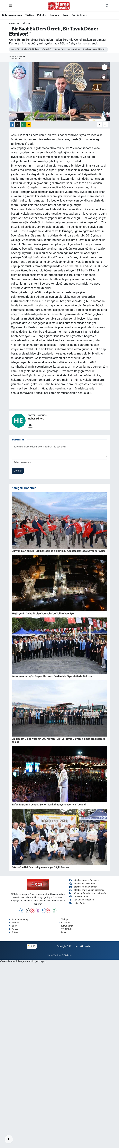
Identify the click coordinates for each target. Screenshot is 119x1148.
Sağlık (15, 929)
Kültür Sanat (79, 15)
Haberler (14, 23)
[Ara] (107, 6)
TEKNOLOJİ (67, 929)
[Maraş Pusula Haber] (59, 5)
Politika (41, 15)
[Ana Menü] (10, 5)
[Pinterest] (32, 910)
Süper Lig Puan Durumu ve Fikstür (89, 893)
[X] (27, 910)
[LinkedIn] (43, 910)
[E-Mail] (30, 425)
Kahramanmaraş (12, 15)
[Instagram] (38, 910)
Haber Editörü (36, 418)
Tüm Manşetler (80, 896)
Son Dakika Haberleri (83, 899)
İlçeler (64, 932)
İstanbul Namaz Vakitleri (85, 886)
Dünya (15, 932)
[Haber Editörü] (19, 420)
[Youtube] (48, 910)
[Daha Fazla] (28, 124)
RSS (33, 946)
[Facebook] (21, 910)
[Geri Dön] (8, 1139)
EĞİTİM (26, 23)
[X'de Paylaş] (17, 124)
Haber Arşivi (79, 903)
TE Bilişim (67, 955)
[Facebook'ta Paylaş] (12, 124)
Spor (65, 15)
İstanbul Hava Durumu (84, 883)
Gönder (18, 470)
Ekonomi (54, 15)
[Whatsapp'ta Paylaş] (23, 124)
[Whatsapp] (54, 910)
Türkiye (29, 15)
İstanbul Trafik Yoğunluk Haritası (89, 890)
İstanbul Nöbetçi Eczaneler (86, 880)
